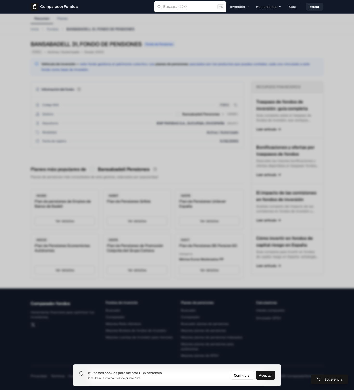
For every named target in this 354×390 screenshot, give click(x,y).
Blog (292, 7)
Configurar (242, 375)
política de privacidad (125, 378)
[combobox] (190, 6)
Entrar (315, 7)
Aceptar (265, 375)
